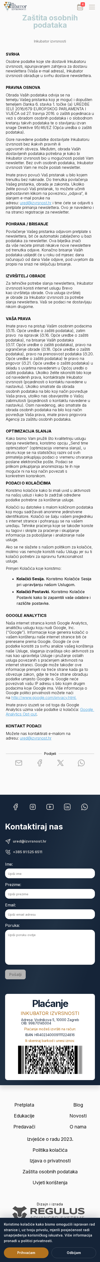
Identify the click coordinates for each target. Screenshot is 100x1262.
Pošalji (15, 974)
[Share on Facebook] (39, 763)
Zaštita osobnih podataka (50, 1171)
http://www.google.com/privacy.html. (43, 697)
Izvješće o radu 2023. (50, 1139)
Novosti (78, 1116)
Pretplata (24, 1105)
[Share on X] (60, 763)
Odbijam (74, 1253)
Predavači (24, 1127)
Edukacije (24, 1116)
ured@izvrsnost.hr (35, 202)
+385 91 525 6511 (27, 852)
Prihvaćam (26, 1253)
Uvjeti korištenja (50, 1182)
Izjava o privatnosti (50, 1161)
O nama (78, 1127)
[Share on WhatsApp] (81, 763)
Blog (78, 1105)
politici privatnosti (36, 1241)
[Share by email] (19, 763)
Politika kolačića (50, 1150)
